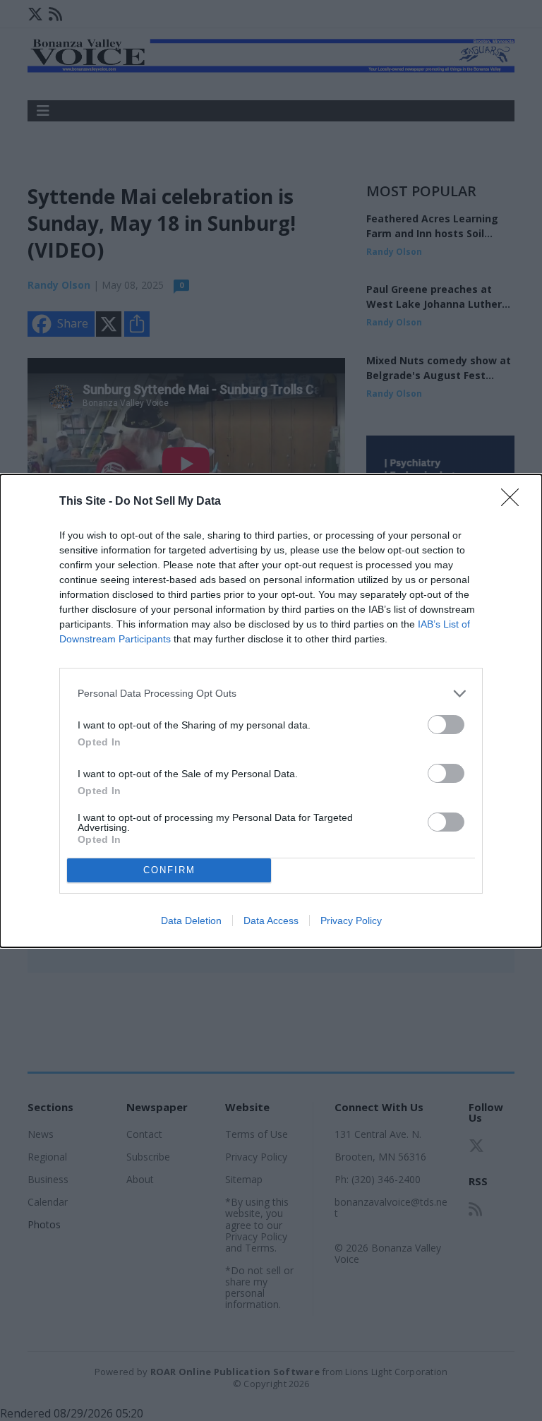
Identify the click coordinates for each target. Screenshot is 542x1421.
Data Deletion (191, 920)
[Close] (514, 501)
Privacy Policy (351, 920)
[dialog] (271, 710)
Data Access (271, 920)
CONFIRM (169, 870)
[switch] (446, 724)
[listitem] (271, 693)
